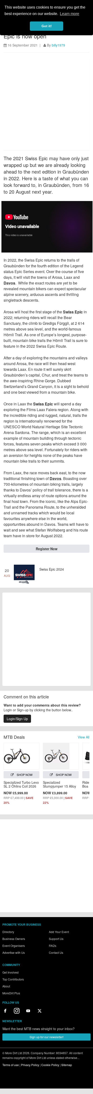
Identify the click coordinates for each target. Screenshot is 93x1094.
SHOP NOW (24, 775)
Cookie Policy (50, 1065)
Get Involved (10, 972)
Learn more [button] (69, 14)
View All (83, 737)
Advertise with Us (13, 952)
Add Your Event (59, 932)
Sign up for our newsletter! (46, 1037)
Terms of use (10, 1065)
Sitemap (66, 1065)
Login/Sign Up (17, 718)
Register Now (46, 548)
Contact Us (56, 952)
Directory (8, 932)
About (6, 986)
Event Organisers (13, 946)
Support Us (56, 939)
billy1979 (58, 45)
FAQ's (52, 946)
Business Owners (13, 939)
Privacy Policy (30, 1065)
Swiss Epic (73, 312)
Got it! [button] (46, 26)
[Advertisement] (46, 103)
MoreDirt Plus (11, 993)
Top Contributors (13, 979)
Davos (9, 283)
